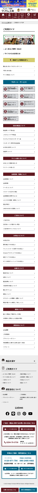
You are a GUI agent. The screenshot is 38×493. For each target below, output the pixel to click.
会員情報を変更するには (10, 196)
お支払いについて (24, 380)
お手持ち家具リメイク (9, 147)
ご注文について (7, 380)
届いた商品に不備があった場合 (12, 314)
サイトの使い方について (9, 377)
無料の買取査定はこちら (28, 490)
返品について (23, 383)
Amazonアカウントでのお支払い (12, 253)
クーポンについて (8, 187)
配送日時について (8, 281)
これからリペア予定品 (9, 135)
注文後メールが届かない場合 (11, 224)
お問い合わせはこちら (9, 490)
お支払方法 (6, 240)
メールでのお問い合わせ (12, 429)
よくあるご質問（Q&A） (12, 49)
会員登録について (8, 179)
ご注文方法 (6, 220)
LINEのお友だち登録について (11, 208)
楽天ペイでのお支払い (9, 257)
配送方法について (8, 273)
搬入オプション (7, 290)
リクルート (6, 347)
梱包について (7, 294)
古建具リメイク (7, 151)
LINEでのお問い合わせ (28, 429)
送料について (7, 277)
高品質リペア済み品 (9, 130)
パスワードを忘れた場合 (10, 192)
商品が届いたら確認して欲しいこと (13, 302)
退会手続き (6, 204)
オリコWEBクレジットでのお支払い (13, 261)
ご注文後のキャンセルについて (12, 228)
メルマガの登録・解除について (12, 200)
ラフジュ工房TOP (7, 22)
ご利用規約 (6, 334)
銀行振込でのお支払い (9, 244)
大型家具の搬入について (10, 285)
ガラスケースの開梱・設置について (13, 298)
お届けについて (7, 383)
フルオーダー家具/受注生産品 (11, 143)
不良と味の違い (7, 70)
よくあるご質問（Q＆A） (9, 374)
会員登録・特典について (26, 377)
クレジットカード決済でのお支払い (13, 249)
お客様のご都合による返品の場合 (12, 318)
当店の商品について (25, 374)
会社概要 (5, 330)
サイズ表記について (9, 75)
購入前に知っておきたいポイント (12, 66)
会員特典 (5, 183)
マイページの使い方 (9, 167)
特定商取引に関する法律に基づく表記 (14, 343)
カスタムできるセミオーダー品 (12, 139)
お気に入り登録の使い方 (10, 163)
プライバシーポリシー (9, 338)
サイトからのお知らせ (11, 53)
